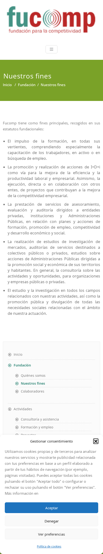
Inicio (7, 84)
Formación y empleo (37, 427)
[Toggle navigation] (51, 49)
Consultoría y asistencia (40, 419)
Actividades (23, 409)
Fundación (26, 84)
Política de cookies (49, 546)
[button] (95, 441)
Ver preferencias (51, 534)
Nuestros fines (33, 383)
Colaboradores (32, 391)
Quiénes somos (33, 375)
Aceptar (51, 507)
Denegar (52, 521)
